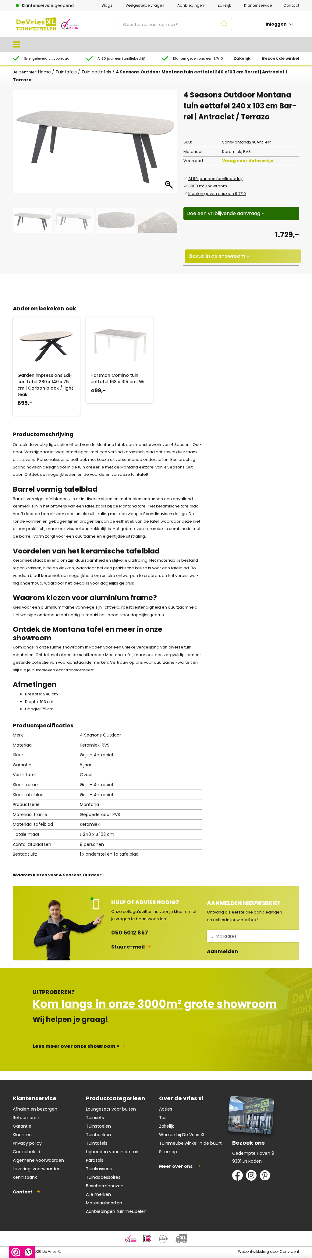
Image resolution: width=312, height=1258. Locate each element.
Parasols (94, 1160)
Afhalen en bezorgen (35, 1109)
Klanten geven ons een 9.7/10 (217, 193)
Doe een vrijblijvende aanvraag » (225, 213)
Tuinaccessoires (103, 1177)
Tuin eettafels (96, 72)
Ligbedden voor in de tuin (113, 1152)
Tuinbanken (98, 1135)
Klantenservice (258, 5)
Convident (289, 1251)
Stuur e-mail (128, 946)
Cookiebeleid (26, 1152)
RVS (105, 745)
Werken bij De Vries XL (182, 1135)
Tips (163, 1118)
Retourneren (26, 1118)
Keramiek (90, 745)
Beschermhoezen (104, 1186)
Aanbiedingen (190, 5)
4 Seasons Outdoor (100, 735)
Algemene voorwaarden (38, 1160)
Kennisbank (25, 1177)
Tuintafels (66, 72)
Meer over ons (176, 1166)
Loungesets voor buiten (111, 1109)
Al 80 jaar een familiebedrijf (215, 179)
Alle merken (98, 1194)
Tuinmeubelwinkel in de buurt (190, 1143)
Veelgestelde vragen (145, 5)
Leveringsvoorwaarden (37, 1169)
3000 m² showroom (207, 186)
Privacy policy (27, 1143)
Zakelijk (224, 5)
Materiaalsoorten (104, 1203)
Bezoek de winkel (280, 58)
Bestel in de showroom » (219, 256)
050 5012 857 (129, 932)
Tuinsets (95, 1118)
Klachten (22, 1135)
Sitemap (168, 1152)
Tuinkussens (99, 1169)
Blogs (106, 5)
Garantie (22, 1126)
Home (44, 72)
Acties (165, 1109)
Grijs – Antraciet (97, 755)
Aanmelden (222, 951)
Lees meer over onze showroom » (76, 1046)
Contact (291, 5)
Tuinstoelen (98, 1126)
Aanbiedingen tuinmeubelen (116, 1211)
